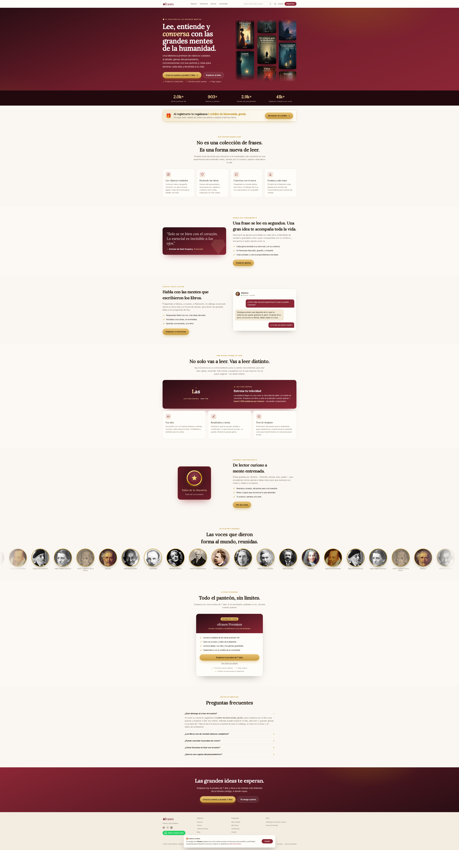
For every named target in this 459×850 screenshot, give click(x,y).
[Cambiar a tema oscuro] (275, 4)
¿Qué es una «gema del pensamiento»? (203, 757)
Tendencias (204, 4)
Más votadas (235, 824)
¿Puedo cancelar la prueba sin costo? (202, 743)
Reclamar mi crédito (277, 115)
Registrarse (291, 4)
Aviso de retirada (272, 828)
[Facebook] (164, 830)
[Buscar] (271, 4)
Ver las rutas (242, 507)
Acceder (281, 4)
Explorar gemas (243, 263)
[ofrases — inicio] (169, 3)
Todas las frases (202, 831)
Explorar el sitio (213, 75)
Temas (199, 828)
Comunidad (223, 4)
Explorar (194, 4)
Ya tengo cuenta (248, 802)
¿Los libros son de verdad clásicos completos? (207, 736)
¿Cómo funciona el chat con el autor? (202, 750)
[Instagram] (167, 830)
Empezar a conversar (176, 333)
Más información (235, 844)
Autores (213, 4)
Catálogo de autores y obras (276, 824)
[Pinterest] (171, 830)
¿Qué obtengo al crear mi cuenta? (201, 716)
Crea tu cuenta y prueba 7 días (180, 75)
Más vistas (235, 828)
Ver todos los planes (229, 666)
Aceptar (267, 841)
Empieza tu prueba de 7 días (229, 660)
